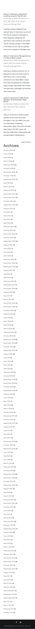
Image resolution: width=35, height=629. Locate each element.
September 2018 (9, 390)
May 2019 (7, 365)
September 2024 (10, 205)
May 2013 (7, 540)
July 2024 (7, 212)
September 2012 (9, 569)
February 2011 (9, 609)
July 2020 (7, 318)
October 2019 (8, 347)
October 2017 (8, 419)
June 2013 (7, 536)
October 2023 (9, 237)
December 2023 (9, 234)
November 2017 (9, 416)
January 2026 (8, 168)
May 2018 (7, 401)
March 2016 (8, 463)
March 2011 (8, 605)
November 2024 (9, 197)
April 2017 (7, 438)
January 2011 (8, 612)
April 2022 (7, 277)
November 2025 (9, 172)
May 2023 (7, 252)
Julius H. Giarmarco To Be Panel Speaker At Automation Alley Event (16, 100)
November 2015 (9, 478)
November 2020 (9, 307)
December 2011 (9, 591)
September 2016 (9, 449)
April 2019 (7, 369)
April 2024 (7, 223)
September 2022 (10, 267)
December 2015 (9, 474)
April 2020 (7, 325)
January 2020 (8, 336)
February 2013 (9, 551)
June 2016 (7, 452)
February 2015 (9, 500)
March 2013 (8, 547)
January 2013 (8, 554)
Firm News (15, 21)
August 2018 (8, 394)
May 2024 (7, 219)
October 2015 (8, 481)
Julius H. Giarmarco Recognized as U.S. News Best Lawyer (17, 57)
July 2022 (7, 274)
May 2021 (7, 296)
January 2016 (8, 470)
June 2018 (7, 398)
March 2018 (8, 409)
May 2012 (7, 576)
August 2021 (8, 292)
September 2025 (10, 179)
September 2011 (9, 598)
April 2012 (7, 580)
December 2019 (9, 339)
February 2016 (9, 467)
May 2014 (7, 514)
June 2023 (7, 248)
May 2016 (7, 456)
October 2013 (8, 525)
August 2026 (8, 150)
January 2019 (8, 376)
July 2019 (7, 358)
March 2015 (8, 496)
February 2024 (9, 227)
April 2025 (7, 183)
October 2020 (9, 310)
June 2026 (7, 154)
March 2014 (8, 518)
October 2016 (8, 445)
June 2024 (7, 216)
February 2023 (9, 259)
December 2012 (9, 558)
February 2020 (9, 332)
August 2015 (8, 489)
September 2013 (9, 529)
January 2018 (8, 412)
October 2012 (8, 565)
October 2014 (8, 507)
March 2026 (8, 161)
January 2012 (8, 587)
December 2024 (9, 194)
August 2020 (8, 314)
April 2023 (7, 256)
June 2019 (7, 361)
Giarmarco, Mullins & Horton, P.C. (17, 18)
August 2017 (8, 427)
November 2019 (9, 343)
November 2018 (9, 383)
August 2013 (8, 532)
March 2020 (8, 328)
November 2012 (9, 561)
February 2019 (9, 372)
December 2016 (9, 441)
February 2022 (9, 281)
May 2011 (7, 602)
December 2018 (9, 379)
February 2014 (9, 521)
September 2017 (9, 423)
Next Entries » (26, 142)
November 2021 (9, 288)
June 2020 (7, 321)
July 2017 (7, 430)
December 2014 (9, 503)
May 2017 (7, 434)
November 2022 (9, 263)
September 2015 (9, 485)
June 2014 (7, 510)
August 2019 (8, 354)
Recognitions (16, 24)
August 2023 (8, 245)
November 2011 (9, 594)
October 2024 (9, 201)
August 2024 (8, 208)
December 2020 (9, 303)
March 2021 (8, 299)
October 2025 (9, 176)
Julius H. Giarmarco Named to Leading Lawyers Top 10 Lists (15, 15)
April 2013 (7, 543)
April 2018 (7, 405)
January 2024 (8, 230)
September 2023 (10, 241)
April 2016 (7, 459)
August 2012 (8, 572)
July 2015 (7, 492)
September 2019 (9, 350)
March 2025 (8, 187)
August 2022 (8, 270)
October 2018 (8, 387)
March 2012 (8, 583)
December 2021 (9, 285)
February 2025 (9, 190)
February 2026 (9, 165)
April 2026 (7, 157)
